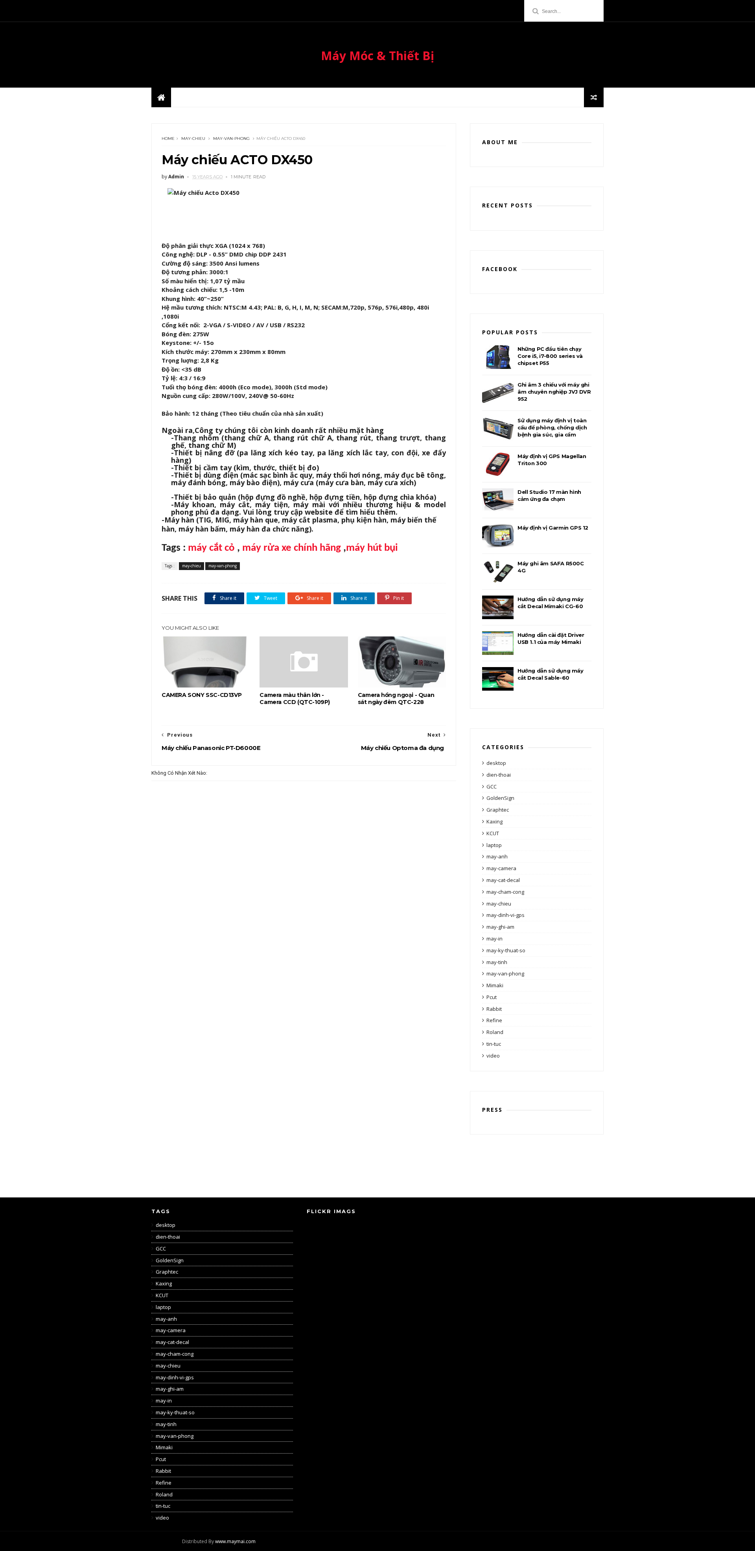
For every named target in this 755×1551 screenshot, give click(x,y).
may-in (494, 938)
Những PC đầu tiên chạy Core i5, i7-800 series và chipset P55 (550, 356)
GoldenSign (500, 797)
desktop (496, 762)
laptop (494, 845)
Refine (494, 1020)
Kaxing (494, 821)
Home (168, 138)
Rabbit (494, 1008)
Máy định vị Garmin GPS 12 (552, 527)
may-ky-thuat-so (505, 950)
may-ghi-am (500, 926)
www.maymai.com (235, 1541)
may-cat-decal (503, 880)
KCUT (492, 833)
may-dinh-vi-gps (505, 914)
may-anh (497, 856)
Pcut (491, 997)
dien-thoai (498, 774)
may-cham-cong (505, 891)
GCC (491, 786)
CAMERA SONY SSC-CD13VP (201, 694)
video (493, 1055)
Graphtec (497, 809)
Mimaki (494, 985)
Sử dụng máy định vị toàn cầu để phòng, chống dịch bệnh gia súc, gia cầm (552, 427)
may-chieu (193, 138)
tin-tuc (493, 1043)
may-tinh (496, 962)
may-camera (501, 868)
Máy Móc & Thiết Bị (377, 56)
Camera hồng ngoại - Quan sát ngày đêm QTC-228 (396, 698)
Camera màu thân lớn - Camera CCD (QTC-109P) (295, 698)
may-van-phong (231, 138)
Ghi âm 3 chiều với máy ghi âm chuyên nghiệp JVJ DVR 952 (554, 391)
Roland (494, 1032)
